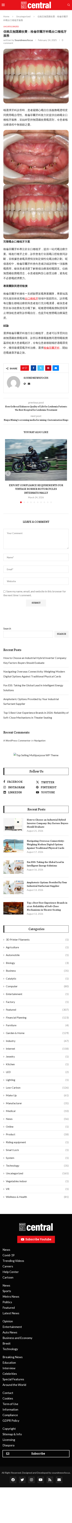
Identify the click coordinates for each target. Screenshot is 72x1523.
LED (37, 1071)
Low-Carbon (37, 1087)
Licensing (9, 1439)
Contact (8, 1392)
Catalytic (37, 978)
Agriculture (37, 947)
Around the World (14, 1384)
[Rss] (50, 1479)
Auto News (10, 1332)
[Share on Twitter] (41, 368)
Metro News (11, 1296)
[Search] (68, 5)
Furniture (37, 1025)
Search (7, 628)
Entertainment (37, 994)
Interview (9, 1368)
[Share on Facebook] (33, 368)
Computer (37, 986)
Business (37, 970)
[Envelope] (59, 1479)
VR (37, 1188)
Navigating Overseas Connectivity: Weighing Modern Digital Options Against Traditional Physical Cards (45, 844)
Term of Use (10, 1403)
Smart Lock (37, 1149)
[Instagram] (31, 1479)
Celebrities (10, 1373)
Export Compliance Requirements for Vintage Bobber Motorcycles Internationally (36, 489)
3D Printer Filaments (37, 939)
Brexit (7, 1343)
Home (6, 16)
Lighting (37, 1079)
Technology (37, 1165)
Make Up (37, 1095)
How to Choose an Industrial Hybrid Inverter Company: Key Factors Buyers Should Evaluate (47, 823)
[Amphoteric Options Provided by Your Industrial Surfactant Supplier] (13, 887)
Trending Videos (13, 1260)
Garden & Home (37, 1032)
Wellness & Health (37, 1196)
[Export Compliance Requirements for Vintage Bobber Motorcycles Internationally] (36, 460)
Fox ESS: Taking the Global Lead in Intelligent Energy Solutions (45, 863)
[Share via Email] (56, 368)
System (37, 1157)
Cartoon (8, 1277)
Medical (37, 1110)
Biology (37, 962)
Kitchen (37, 1064)
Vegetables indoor (37, 1181)
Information (10, 1409)
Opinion (8, 1321)
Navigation (40, 740)
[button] (8, 473)
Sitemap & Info (12, 1434)
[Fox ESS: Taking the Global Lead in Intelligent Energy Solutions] (13, 867)
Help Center (11, 1271)
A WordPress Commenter (16, 740)
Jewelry (37, 1056)
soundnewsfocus (24, 40)
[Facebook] (13, 1479)
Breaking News (13, 1356)
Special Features (13, 1379)
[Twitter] (22, 1479)
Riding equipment (37, 1142)
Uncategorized (23, 16)
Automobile (37, 955)
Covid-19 (8, 1255)
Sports (7, 1290)
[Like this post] (26, 368)
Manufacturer (37, 1103)
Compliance (10, 1414)
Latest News (11, 1313)
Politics (7, 1302)
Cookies (8, 1398)
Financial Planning (37, 1017)
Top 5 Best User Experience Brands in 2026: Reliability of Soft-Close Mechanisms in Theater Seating (47, 906)
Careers (8, 1266)
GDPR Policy (11, 1420)
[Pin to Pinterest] (48, 368)
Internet (37, 1048)
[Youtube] (40, 1479)
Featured (37, 1009)
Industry (37, 1040)
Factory (37, 1001)
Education (9, 1362)
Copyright (9, 1428)
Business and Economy (17, 1337)
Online (37, 1126)
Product (37, 1134)
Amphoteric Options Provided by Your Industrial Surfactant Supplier (47, 884)
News (37, 1118)
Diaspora (8, 1445)
